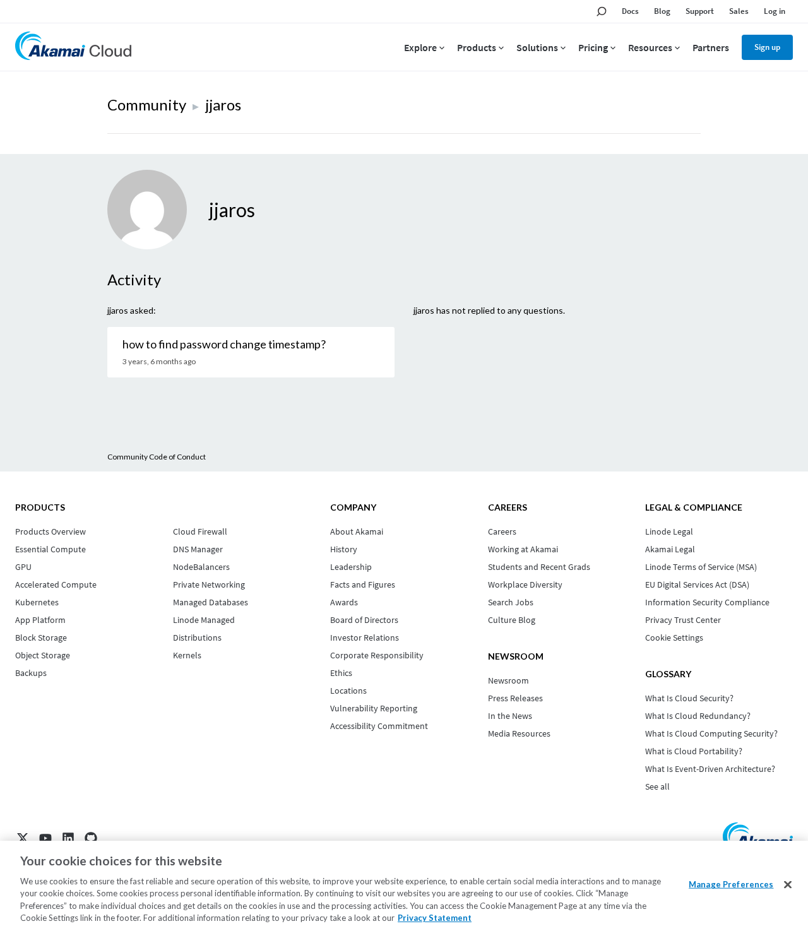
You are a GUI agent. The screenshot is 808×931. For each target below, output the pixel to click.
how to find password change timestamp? (224, 344)
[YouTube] (45, 838)
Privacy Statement (435, 918)
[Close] (788, 885)
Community (146, 104)
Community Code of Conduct (156, 456)
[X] (22, 838)
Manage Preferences (731, 884)
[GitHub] (90, 838)
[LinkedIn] (68, 838)
